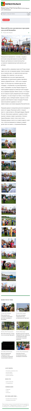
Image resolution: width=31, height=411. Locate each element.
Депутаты (8, 392)
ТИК (11, 8)
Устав (7, 391)
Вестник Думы (9, 372)
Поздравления (9, 383)
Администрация (5, 8)
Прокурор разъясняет (11, 400)
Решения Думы (9, 374)
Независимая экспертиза (11, 398)
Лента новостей (9, 381)
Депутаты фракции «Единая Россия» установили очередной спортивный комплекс (7, 356)
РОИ (23, 8)
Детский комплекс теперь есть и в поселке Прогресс (8, 334)
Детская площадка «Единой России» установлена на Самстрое (22, 316)
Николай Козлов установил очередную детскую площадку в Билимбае (6, 317)
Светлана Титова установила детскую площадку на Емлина (21, 355)
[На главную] (12, 4)
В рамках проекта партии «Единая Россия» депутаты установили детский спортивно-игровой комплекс (23, 336)
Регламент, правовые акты (12, 370)
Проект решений (9, 375)
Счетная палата (17, 8)
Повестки (8, 389)
